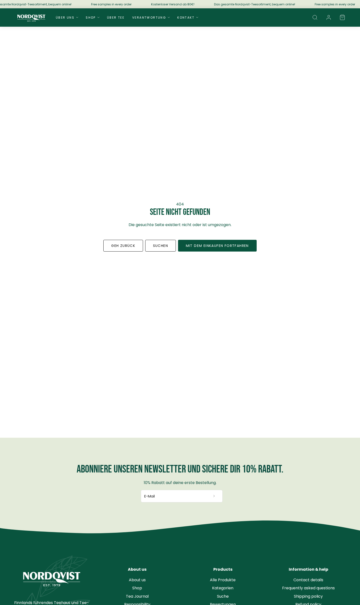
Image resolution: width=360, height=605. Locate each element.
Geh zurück (123, 245)
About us (137, 580)
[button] (315, 17)
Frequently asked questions (308, 588)
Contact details (308, 580)
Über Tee (115, 17)
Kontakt (185, 17)
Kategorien (222, 588)
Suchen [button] (160, 245)
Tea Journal (137, 596)
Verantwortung (149, 17)
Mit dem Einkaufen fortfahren (217, 245)
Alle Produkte (223, 580)
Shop (91, 17)
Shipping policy (308, 596)
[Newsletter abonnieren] (214, 496)
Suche (223, 596)
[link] (329, 17)
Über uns (65, 17)
